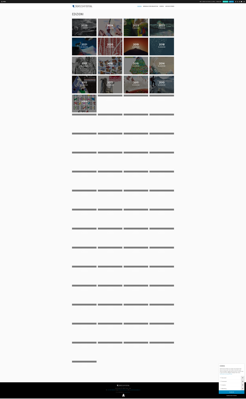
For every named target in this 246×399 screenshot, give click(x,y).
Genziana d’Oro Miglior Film (150, 6)
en (244, 1)
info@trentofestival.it (122, 390)
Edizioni (139, 6)
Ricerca (162, 6)
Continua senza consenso (231, 395)
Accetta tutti (231, 392)
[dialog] (231, 380)
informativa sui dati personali (226, 374)
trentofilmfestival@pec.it (135, 390)
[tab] (242, 378)
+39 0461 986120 (111, 390)
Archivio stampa (169, 6)
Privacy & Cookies (127, 392)
